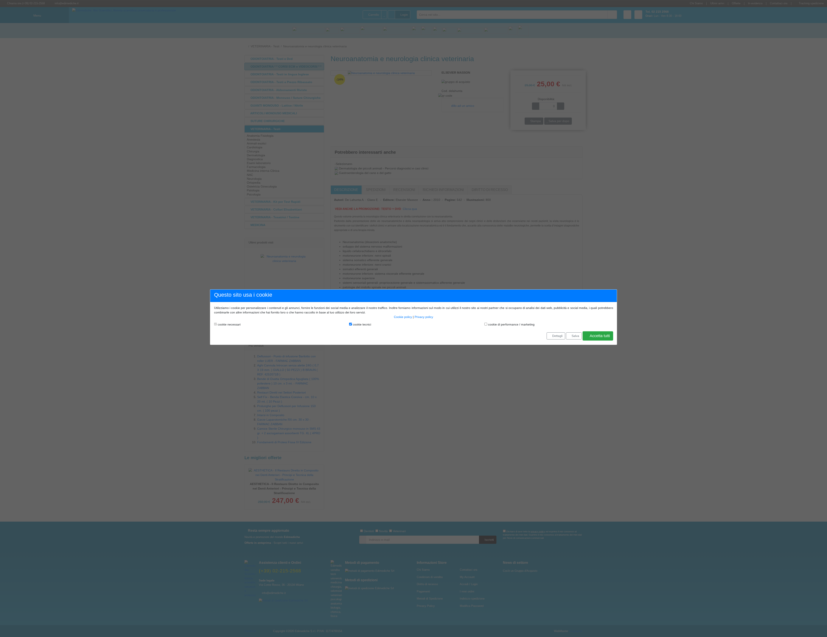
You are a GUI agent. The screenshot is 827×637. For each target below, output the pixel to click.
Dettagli (557, 336)
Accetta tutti (599, 336)
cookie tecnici (361, 324)
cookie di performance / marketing (511, 324)
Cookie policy (403, 317)
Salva (575, 336)
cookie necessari (229, 324)
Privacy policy (424, 317)
